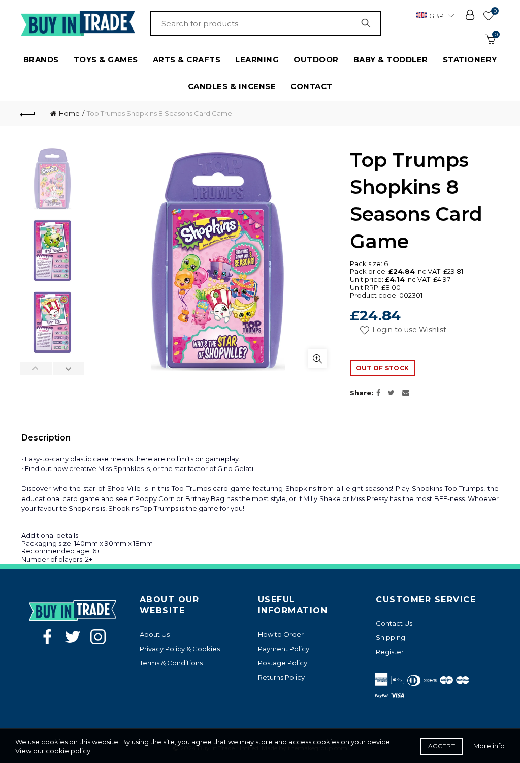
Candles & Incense (232, 86)
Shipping (390, 637)
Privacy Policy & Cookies (180, 648)
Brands (41, 59)
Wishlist (495, 11)
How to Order (281, 634)
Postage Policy (282, 663)
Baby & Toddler (390, 59)
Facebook (47, 636)
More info (489, 746)
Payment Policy (283, 648)
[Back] (28, 113)
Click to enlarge (317, 358)
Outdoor (316, 59)
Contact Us (394, 623)
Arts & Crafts (187, 59)
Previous (36, 368)
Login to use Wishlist (408, 329)
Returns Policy (281, 677)
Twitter (72, 636)
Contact (311, 86)
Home (69, 113)
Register (390, 652)
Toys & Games (106, 59)
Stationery (470, 59)
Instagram (98, 636)
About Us (155, 634)
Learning (257, 59)
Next (68, 368)
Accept (441, 746)
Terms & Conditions (171, 663)
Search (368, 23)
